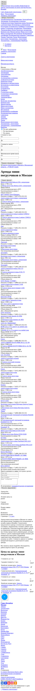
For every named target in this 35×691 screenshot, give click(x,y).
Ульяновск (4, 665)
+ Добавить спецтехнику (9, 689)
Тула (2, 663)
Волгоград (4, 610)
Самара (3, 647)
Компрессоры (5, 32)
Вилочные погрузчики (8, 245)
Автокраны (4, 21)
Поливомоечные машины (17, 35)
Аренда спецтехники (8, 17)
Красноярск (5, 628)
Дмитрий (4, 242)
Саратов (3, 651)
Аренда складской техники (10, 358)
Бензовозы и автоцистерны (10, 83)
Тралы (15, 37)
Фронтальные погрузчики (9, 122)
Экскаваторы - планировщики (11, 40)
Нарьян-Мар (5, 631)
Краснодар (4, 626)
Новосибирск (5, 635)
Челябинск (4, 666)
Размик (3, 385)
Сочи (2, 654)
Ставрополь (5, 656)
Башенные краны (20, 23)
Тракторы (9, 37)
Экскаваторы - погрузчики (18, 39)
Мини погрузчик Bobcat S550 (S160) (13, 430)
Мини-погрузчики (27, 32)
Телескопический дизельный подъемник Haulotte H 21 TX (14, 572)
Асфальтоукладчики (7, 23)
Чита (2, 668)
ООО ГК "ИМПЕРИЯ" (9, 323)
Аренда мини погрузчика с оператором (14, 198)
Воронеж (4, 612)
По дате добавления (9, 129)
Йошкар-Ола (5, 619)
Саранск (3, 649)
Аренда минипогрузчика (9, 230)
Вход (2, 14)
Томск (3, 661)
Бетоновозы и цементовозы (21, 25)
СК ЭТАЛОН (5, 355)
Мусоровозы (18, 33)
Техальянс (4, 252)
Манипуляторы (15, 32)
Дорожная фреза (6, 30)
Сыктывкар (4, 658)
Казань (3, 621)
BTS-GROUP (5, 466)
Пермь (3, 640)
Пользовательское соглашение (11, 673)
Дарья (3, 411)
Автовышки (18, 19)
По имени (6, 133)
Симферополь (5, 652)
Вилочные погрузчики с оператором (13, 256)
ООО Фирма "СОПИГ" (9, 281)
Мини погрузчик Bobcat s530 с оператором (15, 182)
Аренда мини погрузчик (9, 372)
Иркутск (3, 617)
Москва (4, 2)
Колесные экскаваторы (24, 30)
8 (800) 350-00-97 (6, 679)
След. (12, 516)
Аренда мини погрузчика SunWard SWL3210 (16, 441)
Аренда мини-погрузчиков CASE (12, 284)
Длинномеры (27, 28)
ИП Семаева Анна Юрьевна (10, 194)
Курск (3, 629)
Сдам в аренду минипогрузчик (11, 300)
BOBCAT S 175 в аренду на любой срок (14, 326)
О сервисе (8, 44)
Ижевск (3, 615)
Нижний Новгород (7, 633)
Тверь (3, 659)
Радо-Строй (5, 401)
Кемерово (4, 622)
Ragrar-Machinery (6, 452)
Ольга (3, 339)
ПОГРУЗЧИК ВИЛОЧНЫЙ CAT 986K (14, 455)
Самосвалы (30, 35)
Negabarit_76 (5, 427)
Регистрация (9, 14)
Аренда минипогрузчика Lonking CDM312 (15, 214)
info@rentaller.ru (17, 679)
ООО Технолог (6, 312)
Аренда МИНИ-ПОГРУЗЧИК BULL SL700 (15, 342)
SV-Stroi (4, 438)
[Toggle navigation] (25, 11)
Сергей (3, 210)
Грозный (4, 614)
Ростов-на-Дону (6, 643)
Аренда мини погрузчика (9, 388)
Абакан (3, 606)
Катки (14, 30)
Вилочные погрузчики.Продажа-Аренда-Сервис (17, 404)
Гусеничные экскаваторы (13, 28)
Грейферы (21, 26)
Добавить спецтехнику (8, 15)
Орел (2, 638)
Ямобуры (24, 40)
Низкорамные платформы (9, 111)
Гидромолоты (13, 26)
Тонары (3, 37)
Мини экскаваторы (7, 33)
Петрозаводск (5, 642)
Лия (2, 226)
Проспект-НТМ (6, 297)
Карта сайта (19, 672)
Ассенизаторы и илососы (17, 21)
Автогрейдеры (27, 19)
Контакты (8, 46)
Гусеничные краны (7, 92)
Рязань (3, 645)
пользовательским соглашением (22, 486)
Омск (2, 636)
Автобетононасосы (7, 19)
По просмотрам (8, 131)
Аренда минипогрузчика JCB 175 (12, 268)
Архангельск (5, 608)
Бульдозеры (4, 26)
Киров (3, 624)
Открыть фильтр (6, 180)
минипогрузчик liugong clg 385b (11, 316)
